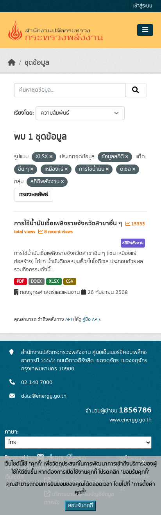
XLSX (54, 281)
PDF (20, 281)
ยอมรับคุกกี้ (80, 506)
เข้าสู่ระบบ (142, 6)
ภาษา (11, 432)
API (68, 319)
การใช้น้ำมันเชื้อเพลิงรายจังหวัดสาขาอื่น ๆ (68, 223)
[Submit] (136, 90)
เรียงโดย (23, 113)
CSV (69, 281)
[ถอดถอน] (51, 157)
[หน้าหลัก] (12, 63)
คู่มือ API (90, 319)
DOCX (36, 281)
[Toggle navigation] (145, 30)
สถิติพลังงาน (132, 243)
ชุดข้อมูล (37, 63)
